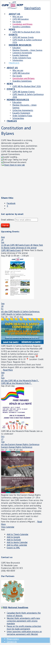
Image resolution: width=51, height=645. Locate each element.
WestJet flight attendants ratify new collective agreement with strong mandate (23, 621)
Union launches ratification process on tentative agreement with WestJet (24, 632)
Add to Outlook (14, 539)
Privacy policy (13, 639)
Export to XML (13, 547)
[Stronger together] (12, 7)
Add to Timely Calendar (17, 534)
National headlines (18, 607)
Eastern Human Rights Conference (16, 447)
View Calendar (7, 527)
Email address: (8, 219)
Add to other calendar (17, 545)
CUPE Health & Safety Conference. (17, 314)
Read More (8, 370)
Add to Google (13, 537)
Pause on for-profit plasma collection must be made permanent (24, 627)
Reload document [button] (18, 162)
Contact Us (12, 641)
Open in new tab (17, 165)
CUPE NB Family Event (11, 250)
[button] (3, 529)
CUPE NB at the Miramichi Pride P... (16, 383)
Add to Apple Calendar (17, 542)
